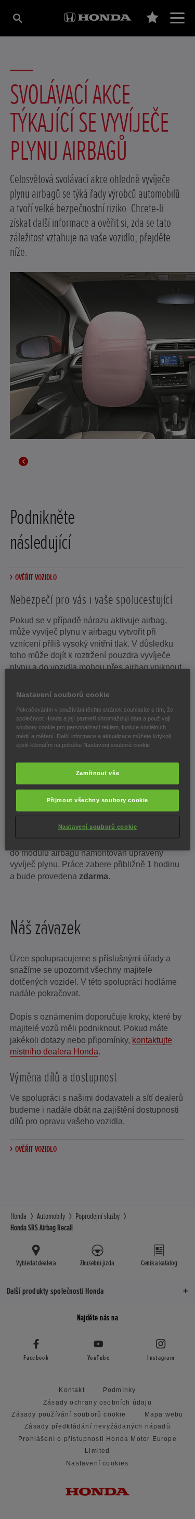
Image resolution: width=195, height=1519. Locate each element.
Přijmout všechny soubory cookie (97, 799)
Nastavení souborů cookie (97, 826)
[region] (97, 760)
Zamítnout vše (97, 773)
